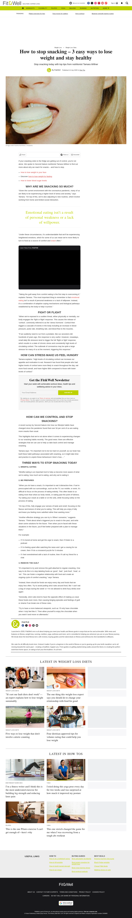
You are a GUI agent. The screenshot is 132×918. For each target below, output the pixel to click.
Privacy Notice (25, 400)
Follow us (65, 154)
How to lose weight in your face (33, 172)
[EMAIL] (37, 625)
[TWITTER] (27, 625)
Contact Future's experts (47, 892)
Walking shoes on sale (102, 870)
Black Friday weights (102, 862)
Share (23, 154)
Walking (72, 8)
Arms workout (79, 13)
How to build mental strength (59, 866)
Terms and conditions (68, 892)
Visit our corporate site (90, 911)
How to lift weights (56, 862)
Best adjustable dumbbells (81, 859)
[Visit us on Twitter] (92, 3)
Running (83, 8)
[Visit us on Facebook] (88, 3)
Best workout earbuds (80, 871)
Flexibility (43, 8)
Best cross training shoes (81, 868)
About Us (31, 892)
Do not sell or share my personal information (70, 896)
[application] (49, 267)
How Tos (82, 70)
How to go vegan (55, 870)
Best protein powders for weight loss (81, 863)
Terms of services (45, 398)
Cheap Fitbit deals (101, 866)
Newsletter (77, 154)
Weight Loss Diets (71, 47)
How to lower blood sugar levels (34, 181)
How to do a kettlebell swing (59, 859)
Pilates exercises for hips (37, 13)
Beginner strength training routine (103, 13)
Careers (46, 896)
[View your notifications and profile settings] (122, 3)
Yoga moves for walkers (60, 13)
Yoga (63, 8)
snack (53, 241)
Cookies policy (98, 892)
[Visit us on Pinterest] (99, 3)
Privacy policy (85, 892)
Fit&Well (57, 70)
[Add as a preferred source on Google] (66, 903)
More (105, 8)
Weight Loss (58, 47)
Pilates (54, 8)
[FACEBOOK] (23, 625)
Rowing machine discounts (104, 859)
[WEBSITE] (34, 625)
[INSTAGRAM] (30, 625)
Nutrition (95, 8)
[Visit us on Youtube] (102, 3)
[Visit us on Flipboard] (106, 3)
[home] (23, 8)
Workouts (30, 8)
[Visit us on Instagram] (95, 3)
